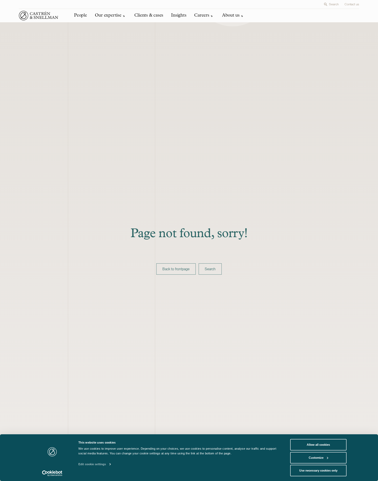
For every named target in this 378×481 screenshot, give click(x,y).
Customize (316, 457)
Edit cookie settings (92, 464)
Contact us (352, 4)
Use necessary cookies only (318, 470)
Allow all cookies (318, 444)
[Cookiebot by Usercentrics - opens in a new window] (52, 473)
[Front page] (38, 15)
